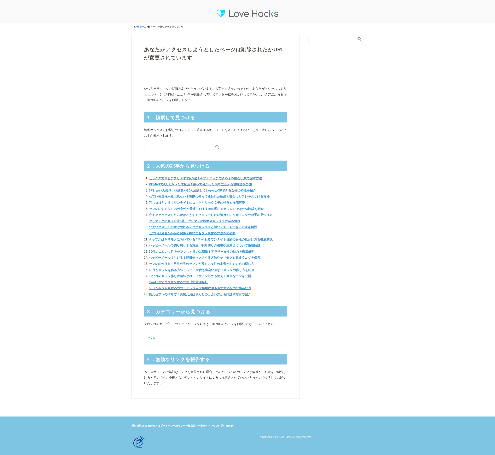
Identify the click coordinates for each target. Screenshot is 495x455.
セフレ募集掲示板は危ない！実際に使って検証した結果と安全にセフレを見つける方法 (209, 196)
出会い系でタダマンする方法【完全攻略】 (178, 282)
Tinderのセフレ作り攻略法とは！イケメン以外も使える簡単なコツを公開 (200, 276)
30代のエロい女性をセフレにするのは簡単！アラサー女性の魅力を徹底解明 (201, 251)
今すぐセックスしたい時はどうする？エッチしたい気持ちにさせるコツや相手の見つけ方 (211, 214)
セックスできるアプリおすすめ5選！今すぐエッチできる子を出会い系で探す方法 (205, 178)
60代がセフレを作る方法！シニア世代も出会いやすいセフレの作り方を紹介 (201, 270)
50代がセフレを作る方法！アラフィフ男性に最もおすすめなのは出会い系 (200, 288)
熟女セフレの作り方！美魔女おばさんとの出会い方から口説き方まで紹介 (200, 294)
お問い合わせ (225, 425)
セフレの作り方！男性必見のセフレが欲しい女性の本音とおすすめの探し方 (201, 263)
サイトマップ (210, 425)
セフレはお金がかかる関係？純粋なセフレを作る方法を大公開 (192, 233)
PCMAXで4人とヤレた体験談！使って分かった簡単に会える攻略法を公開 (200, 184)
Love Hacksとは (151, 425)
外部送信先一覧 (194, 425)
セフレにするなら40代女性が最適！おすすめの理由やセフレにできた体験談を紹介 (206, 208)
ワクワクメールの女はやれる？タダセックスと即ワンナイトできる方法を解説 (203, 227)
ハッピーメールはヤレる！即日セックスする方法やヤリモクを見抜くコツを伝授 (204, 257)
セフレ (151, 338)
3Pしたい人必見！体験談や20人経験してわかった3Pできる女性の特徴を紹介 (202, 190)
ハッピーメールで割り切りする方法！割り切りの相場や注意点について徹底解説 (204, 245)
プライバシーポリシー (172, 425)
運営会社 (136, 425)
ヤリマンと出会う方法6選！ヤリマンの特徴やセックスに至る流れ (194, 221)
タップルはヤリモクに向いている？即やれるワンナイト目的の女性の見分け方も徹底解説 (211, 239)
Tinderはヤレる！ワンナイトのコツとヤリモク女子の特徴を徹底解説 (197, 202)
